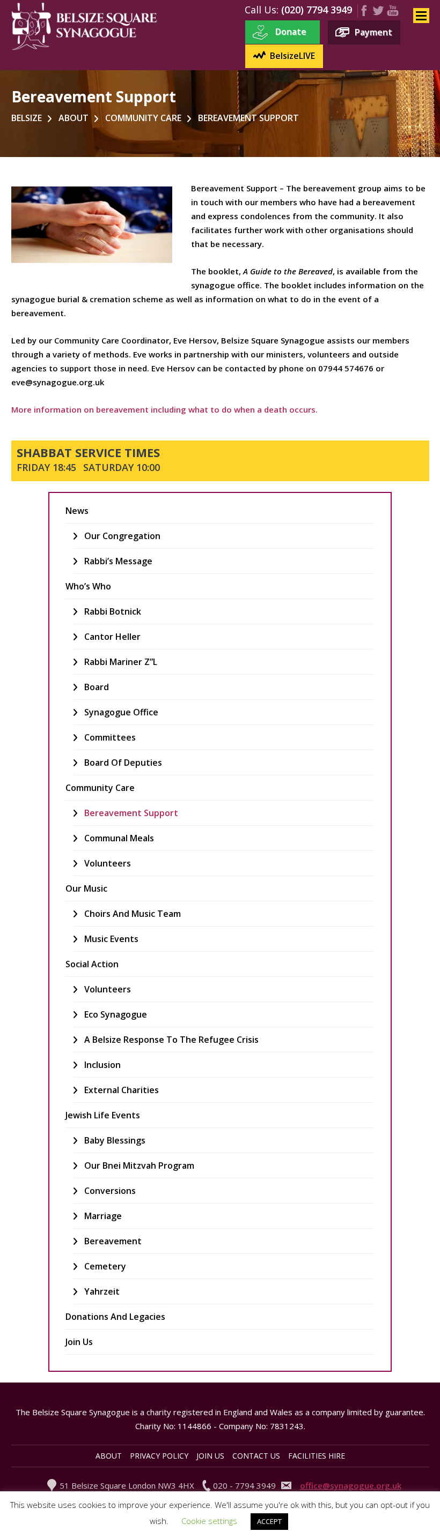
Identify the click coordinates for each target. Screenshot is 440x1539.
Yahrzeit (102, 1291)
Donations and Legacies (115, 1317)
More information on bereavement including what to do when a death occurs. (164, 409)
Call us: (261, 10)
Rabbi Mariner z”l (120, 662)
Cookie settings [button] (209, 1520)
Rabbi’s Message (118, 561)
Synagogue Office (121, 712)
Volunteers (107, 863)
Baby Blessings (114, 1140)
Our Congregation (122, 536)
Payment (373, 32)
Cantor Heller (112, 637)
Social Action (92, 964)
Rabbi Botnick (112, 611)
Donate (290, 32)
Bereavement (113, 1241)
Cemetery (105, 1266)
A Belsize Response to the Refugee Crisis (171, 1039)
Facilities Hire (316, 1456)
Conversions (110, 1191)
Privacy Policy (159, 1456)
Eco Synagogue (115, 1014)
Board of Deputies (123, 762)
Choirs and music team (132, 914)
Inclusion (102, 1065)
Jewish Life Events (102, 1115)
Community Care (100, 788)
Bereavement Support (131, 813)
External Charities (121, 1090)
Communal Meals (119, 838)
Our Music (86, 888)
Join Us (79, 1342)
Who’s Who (88, 586)
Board (96, 687)
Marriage (103, 1216)
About (109, 1456)
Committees (110, 737)
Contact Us (256, 1456)
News (77, 511)
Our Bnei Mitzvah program (139, 1165)
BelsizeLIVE (292, 56)
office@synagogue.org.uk (350, 1485)
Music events (111, 939)
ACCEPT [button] (269, 1521)
